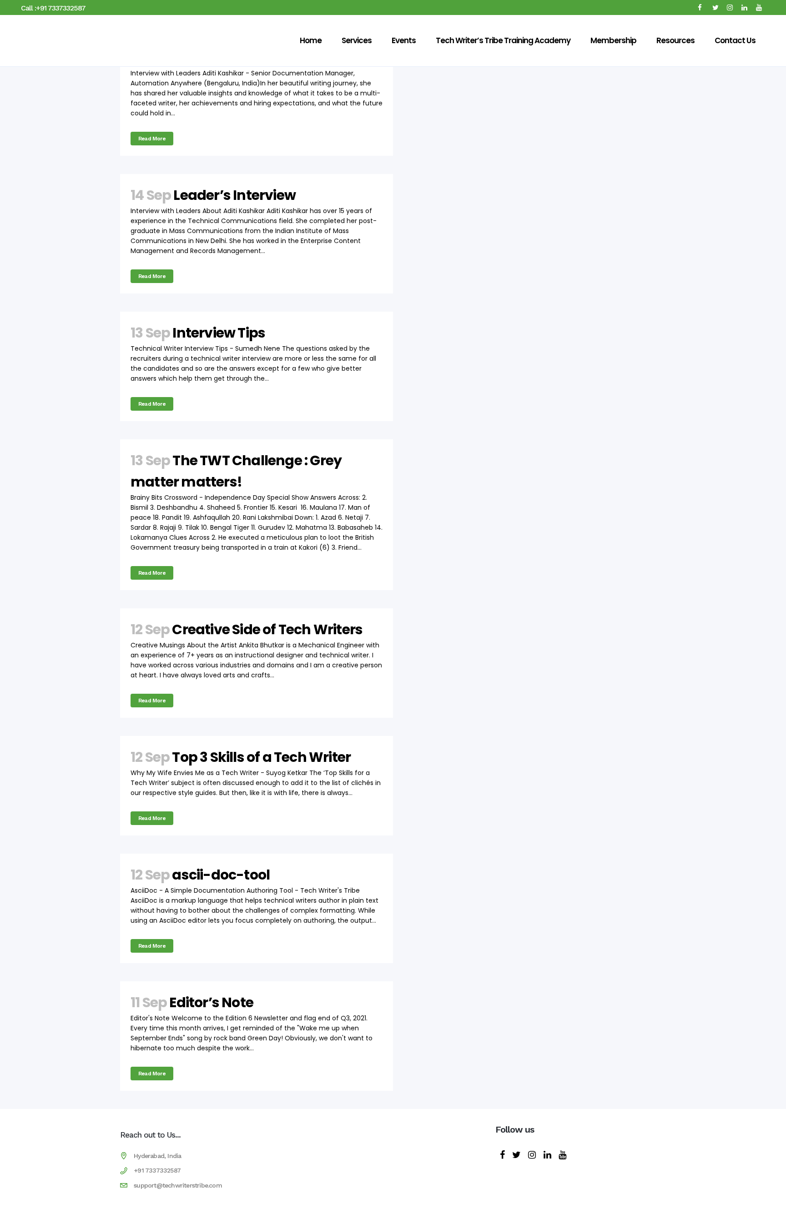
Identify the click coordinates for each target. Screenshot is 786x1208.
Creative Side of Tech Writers (267, 629)
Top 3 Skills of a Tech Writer (261, 757)
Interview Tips (218, 333)
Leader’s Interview (234, 195)
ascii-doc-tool (221, 875)
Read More (152, 138)
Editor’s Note (211, 1002)
